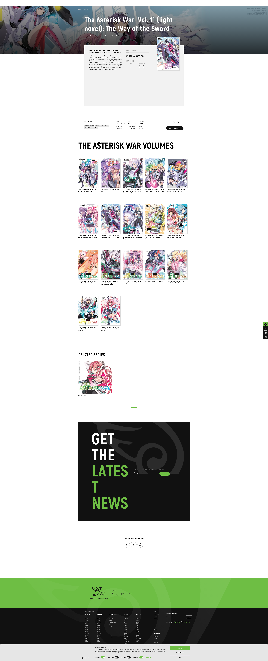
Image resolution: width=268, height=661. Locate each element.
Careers (155, 622)
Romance (106, 125)
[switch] (117, 657)
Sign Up (189, 617)
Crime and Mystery (87, 623)
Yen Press (156, 636)
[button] (134, 407)
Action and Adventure (89, 125)
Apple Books (142, 63)
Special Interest (86, 641)
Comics (126, 615)
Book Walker (142, 65)
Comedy (97, 125)
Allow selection (180, 652)
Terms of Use (187, 622)
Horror (86, 629)
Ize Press (155, 644)
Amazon (130, 63)
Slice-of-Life (87, 638)
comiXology (131, 68)
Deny (180, 657)
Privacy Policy (178, 622)
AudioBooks (113, 615)
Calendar (155, 618)
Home (79, 9)
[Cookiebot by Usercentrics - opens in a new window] (85, 658)
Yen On (155, 638)
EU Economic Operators (156, 628)
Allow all (180, 648)
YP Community (156, 614)
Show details (149, 657)
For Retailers (156, 626)
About (155, 620)
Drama (86, 625)
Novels (87, 615)
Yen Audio (156, 642)
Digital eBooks (85, 9)
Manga (99, 615)
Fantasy (101, 125)
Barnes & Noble (132, 65)
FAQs (155, 624)
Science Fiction (88, 127)
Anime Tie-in (94, 127)
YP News (155, 616)
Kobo (129, 70)
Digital (138, 615)
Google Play (142, 68)
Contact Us (156, 631)
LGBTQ (86, 631)
